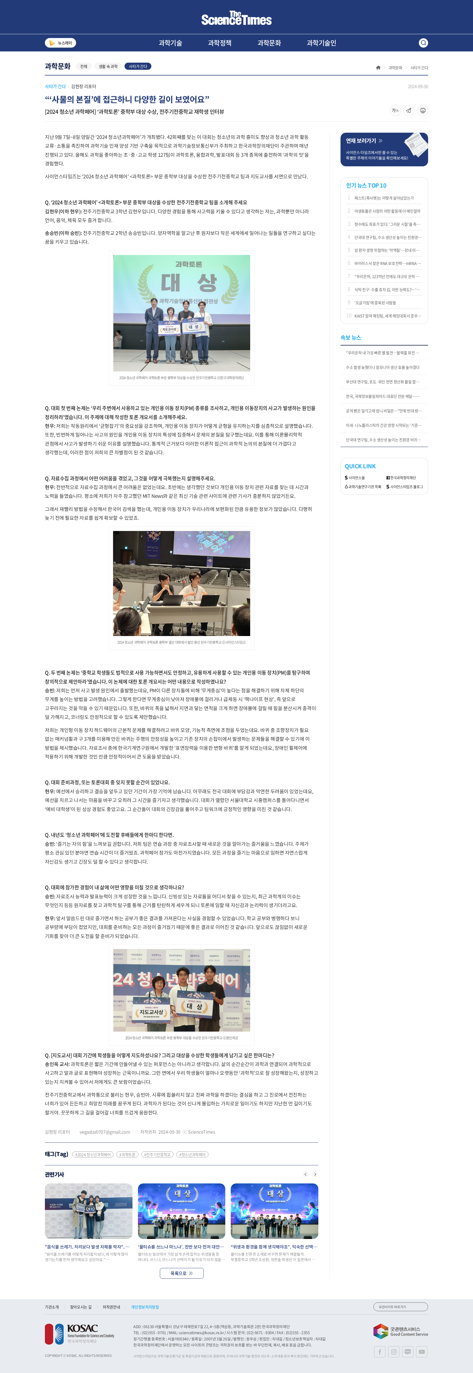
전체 (83, 66)
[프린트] (422, 110)
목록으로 (178, 1273)
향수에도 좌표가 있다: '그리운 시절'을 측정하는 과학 (388, 224)
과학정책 (220, 43)
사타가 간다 (138, 66)
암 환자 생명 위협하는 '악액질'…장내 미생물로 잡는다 (388, 250)
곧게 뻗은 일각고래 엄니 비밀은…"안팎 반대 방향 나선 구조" (387, 410)
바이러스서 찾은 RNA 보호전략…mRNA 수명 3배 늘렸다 (388, 263)
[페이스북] (379, 1351)
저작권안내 (111, 1307)
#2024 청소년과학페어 (93, 1154)
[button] (305, 1174)
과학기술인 (321, 43)
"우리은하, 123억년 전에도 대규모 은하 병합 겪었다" (388, 276)
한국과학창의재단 (403, 477)
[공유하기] (395, 110)
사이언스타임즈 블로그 (406, 486)
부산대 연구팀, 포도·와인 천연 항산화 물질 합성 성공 (386, 381)
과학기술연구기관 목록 (364, 486)
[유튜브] (421, 1351)
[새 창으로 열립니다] (79, 1334)
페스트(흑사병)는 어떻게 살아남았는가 (384, 198)
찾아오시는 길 (81, 1307)
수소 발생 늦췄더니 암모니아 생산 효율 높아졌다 (383, 367)
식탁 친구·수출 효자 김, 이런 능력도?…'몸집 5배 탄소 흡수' (388, 289)
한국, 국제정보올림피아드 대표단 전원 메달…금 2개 (386, 396)
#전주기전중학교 (157, 1154)
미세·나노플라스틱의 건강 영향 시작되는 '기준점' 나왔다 (387, 425)
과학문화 (269, 43)
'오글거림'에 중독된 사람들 (375, 302)
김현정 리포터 (83, 86)
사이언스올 (357, 477)
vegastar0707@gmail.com (105, 1131)
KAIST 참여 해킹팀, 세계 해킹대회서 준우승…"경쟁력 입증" (388, 315)
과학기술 (170, 43)
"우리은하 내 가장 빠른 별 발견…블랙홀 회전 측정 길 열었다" (387, 352)
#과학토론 (127, 1154)
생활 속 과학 (108, 66)
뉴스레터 (65, 42)
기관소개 (52, 1307)
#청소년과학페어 (192, 1154)
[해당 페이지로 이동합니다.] (88, 1211)
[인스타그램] (393, 1351)
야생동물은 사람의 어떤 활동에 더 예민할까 (387, 211)
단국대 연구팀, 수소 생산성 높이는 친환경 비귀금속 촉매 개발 (388, 237)
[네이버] (407, 1351)
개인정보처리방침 (145, 1307)
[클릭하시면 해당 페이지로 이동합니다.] (236, 18)
